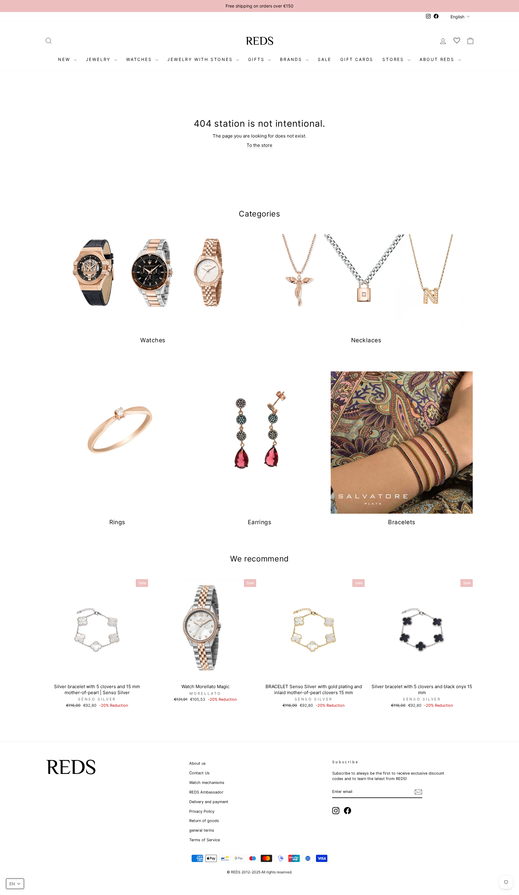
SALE (324, 59)
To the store (259, 145)
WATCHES (140, 59)
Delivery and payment (208, 802)
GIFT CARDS (356, 59)
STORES (394, 59)
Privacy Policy (201, 811)
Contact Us (199, 773)
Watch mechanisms (206, 782)
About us (197, 763)
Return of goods (204, 820)
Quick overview (97, 674)
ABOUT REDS (438, 59)
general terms (201, 830)
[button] (15, 884)
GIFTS (257, 59)
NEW (65, 59)
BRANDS (292, 59)
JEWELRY (99, 59)
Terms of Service (204, 840)
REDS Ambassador (206, 792)
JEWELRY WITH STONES (201, 59)
